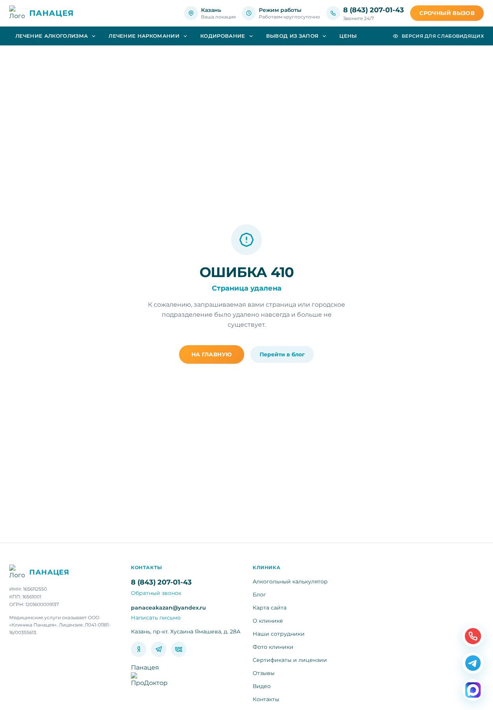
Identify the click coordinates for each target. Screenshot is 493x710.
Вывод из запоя (292, 36)
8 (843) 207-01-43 (373, 10)
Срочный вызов (447, 13)
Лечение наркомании (144, 36)
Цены (348, 36)
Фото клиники (273, 646)
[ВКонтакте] (178, 649)
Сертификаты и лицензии (290, 660)
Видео (262, 686)
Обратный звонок (156, 593)
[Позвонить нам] (473, 636)
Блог (259, 594)
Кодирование (222, 36)
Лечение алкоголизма (51, 36)
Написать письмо (156, 617)
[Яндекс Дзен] (138, 649)
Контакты (266, 699)
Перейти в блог (282, 354)
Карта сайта (270, 607)
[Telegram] (158, 649)
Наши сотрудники (279, 633)
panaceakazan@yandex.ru (168, 607)
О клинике (268, 620)
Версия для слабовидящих (443, 36)
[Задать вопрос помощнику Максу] (473, 690)
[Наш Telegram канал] (473, 663)
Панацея (145, 667)
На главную (211, 354)
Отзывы (264, 673)
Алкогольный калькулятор (290, 581)
